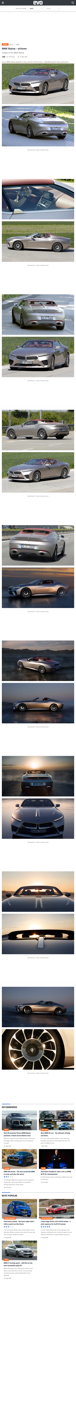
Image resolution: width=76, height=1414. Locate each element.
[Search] (72, 2)
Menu (3, 3)
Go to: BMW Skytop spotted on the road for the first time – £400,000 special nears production (35, 62)
